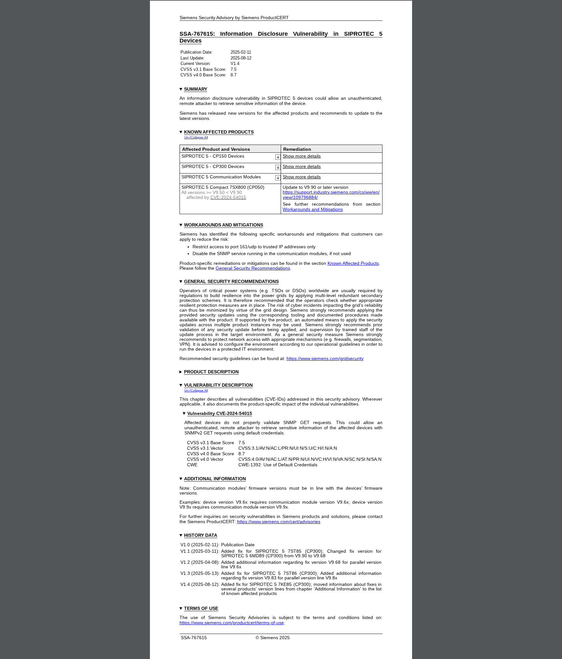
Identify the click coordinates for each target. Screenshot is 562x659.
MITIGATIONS (248, 224)
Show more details (302, 156)
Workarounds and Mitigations (313, 209)
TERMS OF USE (201, 608)
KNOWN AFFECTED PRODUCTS (219, 132)
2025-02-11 (241, 52)
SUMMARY (195, 89)
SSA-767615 (193, 637)
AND (223, 224)
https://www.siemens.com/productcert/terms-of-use (232, 622)
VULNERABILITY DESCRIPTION (218, 385)
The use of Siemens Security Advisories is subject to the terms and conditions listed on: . (281, 620)
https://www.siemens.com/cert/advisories (278, 521)
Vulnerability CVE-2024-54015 (219, 413)
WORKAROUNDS (203, 224)
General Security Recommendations (253, 268)
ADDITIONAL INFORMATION (215, 478)
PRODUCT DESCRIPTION (211, 371)
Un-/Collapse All (196, 137)
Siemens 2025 (275, 637)
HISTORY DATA (200, 535)
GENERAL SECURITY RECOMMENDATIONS (231, 281)
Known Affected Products (353, 263)
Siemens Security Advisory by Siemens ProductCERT (234, 17)
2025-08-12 (241, 58)
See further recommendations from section (332, 207)
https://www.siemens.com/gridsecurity (325, 358)
